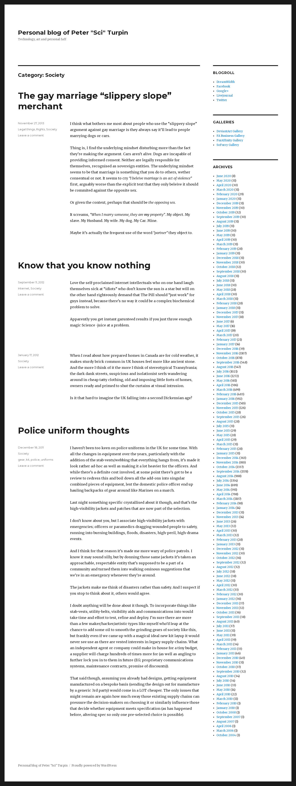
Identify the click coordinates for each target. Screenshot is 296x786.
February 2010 (226, 703)
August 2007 (225, 721)
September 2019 (227, 217)
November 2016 (227, 353)
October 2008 (226, 712)
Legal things (26, 129)
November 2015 (227, 408)
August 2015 (224, 421)
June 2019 (223, 230)
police (35, 459)
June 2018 (223, 285)
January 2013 (225, 544)
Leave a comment (31, 135)
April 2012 (223, 585)
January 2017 (225, 344)
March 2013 (224, 535)
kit (27, 459)
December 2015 (227, 403)
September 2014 (228, 471)
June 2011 (223, 631)
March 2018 (224, 299)
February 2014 (226, 503)
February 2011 (226, 649)
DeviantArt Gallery (229, 131)
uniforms (47, 459)
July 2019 (222, 226)
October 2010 (225, 667)
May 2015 (223, 435)
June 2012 (223, 576)
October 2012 (225, 558)
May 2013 (223, 526)
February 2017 (226, 340)
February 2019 (226, 249)
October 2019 (225, 212)
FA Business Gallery (230, 136)
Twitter (221, 100)
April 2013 (223, 531)
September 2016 (227, 362)
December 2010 (227, 658)
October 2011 (225, 612)
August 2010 (225, 676)
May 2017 (222, 326)
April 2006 (223, 726)
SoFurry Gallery (227, 145)
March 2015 (224, 444)
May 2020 (223, 180)
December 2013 (227, 512)
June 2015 (223, 431)
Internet (23, 288)
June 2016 (223, 376)
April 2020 (223, 185)
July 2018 (222, 280)
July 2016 (222, 371)
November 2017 (227, 317)
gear (21, 459)
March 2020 (225, 190)
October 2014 (225, 467)
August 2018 (225, 276)
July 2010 (222, 681)
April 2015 (223, 440)
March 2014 (224, 499)
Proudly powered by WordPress (94, 765)
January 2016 (225, 399)
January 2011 (225, 653)
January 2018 (225, 308)
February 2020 (226, 194)
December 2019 (227, 203)
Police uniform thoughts (73, 430)
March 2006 (225, 731)
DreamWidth (225, 82)
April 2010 (223, 694)
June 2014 (223, 485)
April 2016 (223, 385)
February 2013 (226, 540)
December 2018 (227, 258)
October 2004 (226, 735)
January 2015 (225, 453)
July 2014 (222, 481)
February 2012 (226, 594)
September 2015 (227, 417)
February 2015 (226, 449)
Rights (40, 129)
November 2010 (227, 662)
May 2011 (222, 635)
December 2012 (227, 549)
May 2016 (223, 381)
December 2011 (227, 603)
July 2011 (222, 626)
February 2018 (226, 303)
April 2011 (223, 640)
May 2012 (223, 581)
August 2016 (224, 367)
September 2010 (228, 671)
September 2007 (228, 717)
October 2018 (225, 267)
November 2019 (227, 208)
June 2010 (223, 685)
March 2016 (224, 390)
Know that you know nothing (84, 265)
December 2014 (227, 458)
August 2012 (225, 567)
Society (51, 129)
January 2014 (225, 508)
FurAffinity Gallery (229, 140)
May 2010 (223, 690)
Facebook (223, 86)
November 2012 (227, 553)
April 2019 (223, 240)
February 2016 (226, 394)
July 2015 (222, 426)
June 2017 (223, 321)
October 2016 (225, 358)
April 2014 (223, 494)
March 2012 (224, 590)
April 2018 (223, 294)
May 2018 (223, 290)
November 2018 (227, 262)
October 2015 (225, 412)
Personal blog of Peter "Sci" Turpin (73, 32)
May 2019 (223, 235)
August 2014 (225, 476)
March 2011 (224, 644)
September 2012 (228, 562)
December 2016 (227, 349)
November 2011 (227, 608)
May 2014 (223, 490)
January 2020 (226, 199)
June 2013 (223, 521)
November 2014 (227, 462)
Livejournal (224, 95)
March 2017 (224, 335)
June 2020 (223, 176)
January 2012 (225, 599)
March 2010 (224, 699)
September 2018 (228, 271)
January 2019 (225, 253)
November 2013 (227, 517)
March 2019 (224, 244)
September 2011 (227, 617)
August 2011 (224, 621)
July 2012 (222, 571)
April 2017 (223, 330)
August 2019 (224, 221)
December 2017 (227, 312)
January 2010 (225, 708)
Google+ (222, 91)
